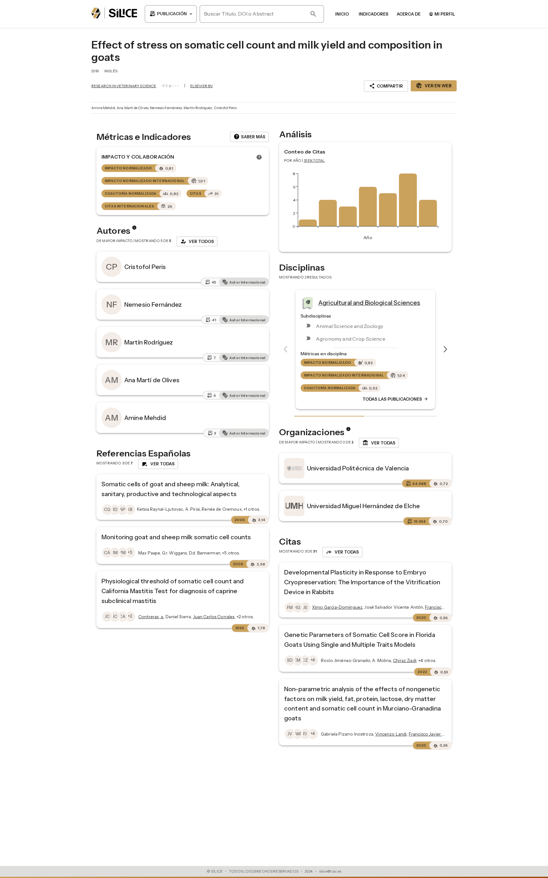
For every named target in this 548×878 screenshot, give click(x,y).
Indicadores (373, 13)
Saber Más (249, 137)
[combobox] (171, 14)
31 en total (314, 160)
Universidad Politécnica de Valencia (358, 468)
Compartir (386, 86)
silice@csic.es (330, 871)
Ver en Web (434, 85)
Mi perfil (442, 13)
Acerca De (409, 13)
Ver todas (378, 443)
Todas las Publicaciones (399, 399)
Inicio (342, 13)
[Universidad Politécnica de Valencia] (294, 468)
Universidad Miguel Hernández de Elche (363, 506)
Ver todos (197, 241)
